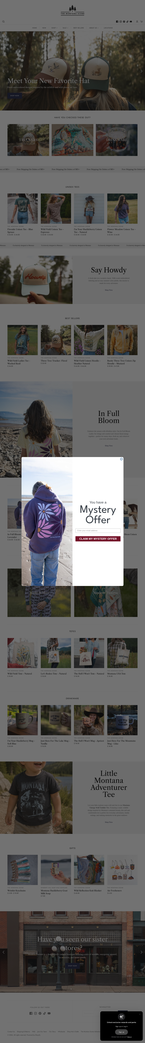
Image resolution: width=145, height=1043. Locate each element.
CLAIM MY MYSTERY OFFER (98, 538)
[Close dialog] (121, 459)
